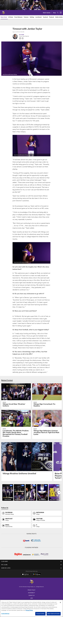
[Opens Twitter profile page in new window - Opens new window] (23, 38)
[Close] (60, 602)
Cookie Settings (5, 613)
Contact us (31, 595)
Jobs (31, 598)
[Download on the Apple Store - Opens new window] (25, 574)
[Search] (57, 12)
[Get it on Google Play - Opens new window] (37, 575)
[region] (31, 608)
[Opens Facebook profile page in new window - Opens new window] (20, 38)
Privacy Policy (31, 590)
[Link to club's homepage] (3, 12)
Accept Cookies (40, 613)
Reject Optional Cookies (53, 613)
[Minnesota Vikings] (31, 582)
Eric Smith (21, 34)
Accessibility (31, 592)
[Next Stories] (59, 492)
